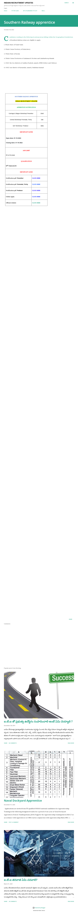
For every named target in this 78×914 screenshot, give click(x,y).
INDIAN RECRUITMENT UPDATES (18, 2)
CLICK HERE (36, 203)
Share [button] (70, 619)
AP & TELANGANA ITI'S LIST (30, 10)
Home (5, 10)
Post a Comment (14, 822)
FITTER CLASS (15, 10)
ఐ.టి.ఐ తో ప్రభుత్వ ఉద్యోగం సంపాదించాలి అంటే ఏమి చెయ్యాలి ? (38, 721)
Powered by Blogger (40, 907)
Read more (71, 743)
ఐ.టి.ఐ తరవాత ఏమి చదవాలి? (20, 880)
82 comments (13, 743)
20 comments (13, 901)
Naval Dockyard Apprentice (23, 800)
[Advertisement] (39, 81)
